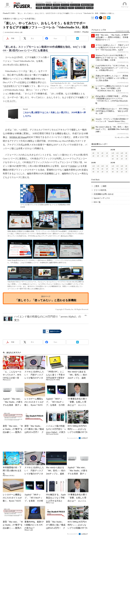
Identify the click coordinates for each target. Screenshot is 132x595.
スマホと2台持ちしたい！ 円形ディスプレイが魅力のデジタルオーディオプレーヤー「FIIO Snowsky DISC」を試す (112, 47)
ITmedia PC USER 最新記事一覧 (104, 17)
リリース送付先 (100, 190)
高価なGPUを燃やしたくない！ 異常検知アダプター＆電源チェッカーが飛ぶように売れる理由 (112, 78)
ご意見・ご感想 (100, 186)
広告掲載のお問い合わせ (104, 194)
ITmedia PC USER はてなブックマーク (108, 17)
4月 (93, 156)
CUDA (73, 166)
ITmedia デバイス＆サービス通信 (92, 17)
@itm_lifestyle (100, 17)
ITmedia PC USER (9, 13)
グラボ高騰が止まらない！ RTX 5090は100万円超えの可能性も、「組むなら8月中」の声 (112, 111)
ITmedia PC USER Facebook (96, 17)
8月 (93, 153)
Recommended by (72, 438)
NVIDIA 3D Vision (18, 137)
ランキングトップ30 (122, 137)
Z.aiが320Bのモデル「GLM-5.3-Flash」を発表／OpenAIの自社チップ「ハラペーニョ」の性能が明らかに (112, 68)
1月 (107, 156)
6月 (102, 153)
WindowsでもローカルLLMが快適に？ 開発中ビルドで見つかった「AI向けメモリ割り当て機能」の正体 (112, 57)
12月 (113, 153)
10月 (122, 153)
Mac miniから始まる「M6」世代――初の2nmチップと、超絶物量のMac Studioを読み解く (112, 129)
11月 (117, 153)
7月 (98, 153)
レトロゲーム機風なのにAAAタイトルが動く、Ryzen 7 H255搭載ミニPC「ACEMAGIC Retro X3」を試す (112, 88)
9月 (126, 153)
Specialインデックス (102, 198)
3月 (98, 156)
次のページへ (54, 331)
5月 (107, 153)
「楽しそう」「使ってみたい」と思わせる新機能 (45, 300)
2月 (102, 156)
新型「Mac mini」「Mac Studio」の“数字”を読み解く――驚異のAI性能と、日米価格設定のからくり (112, 37)
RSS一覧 (97, 202)
